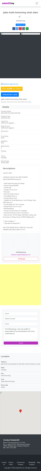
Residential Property (31, 463)
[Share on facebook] (13, 28)
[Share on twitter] (17, 28)
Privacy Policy (11, 463)
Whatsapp (21, 259)
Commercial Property (20, 463)
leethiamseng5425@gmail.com (21, 254)
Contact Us (4, 463)
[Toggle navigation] (36, 3)
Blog (38, 462)
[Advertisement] (20, 56)
